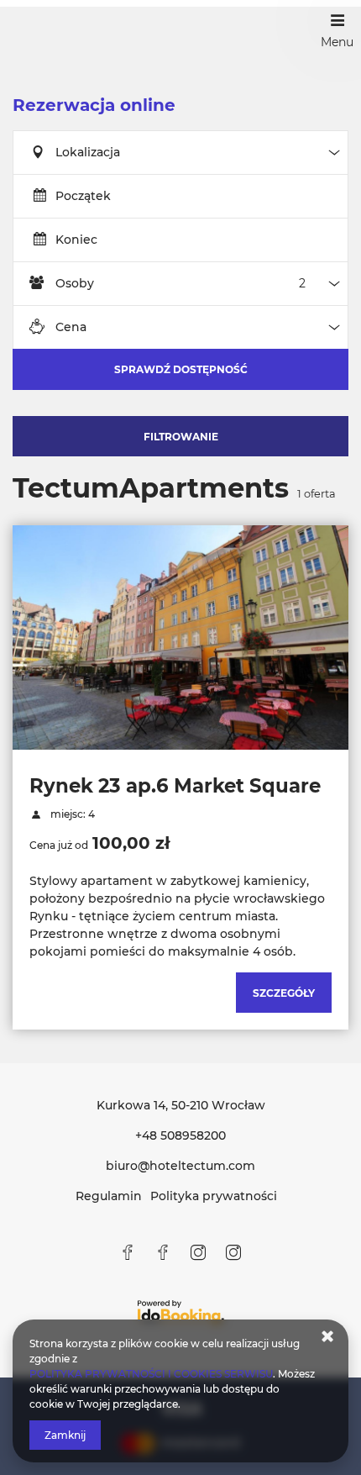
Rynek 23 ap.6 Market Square (175, 786)
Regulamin (109, 1196)
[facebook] (128, 1252)
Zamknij (65, 1435)
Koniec (76, 239)
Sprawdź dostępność (181, 369)
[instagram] (198, 1252)
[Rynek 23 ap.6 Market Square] (180, 637)
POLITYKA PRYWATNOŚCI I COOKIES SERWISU (151, 1373)
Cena (70, 327)
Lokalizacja (87, 152)
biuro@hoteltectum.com (180, 1165)
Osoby (74, 283)
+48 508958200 (180, 1135)
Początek (83, 195)
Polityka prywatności (213, 1196)
